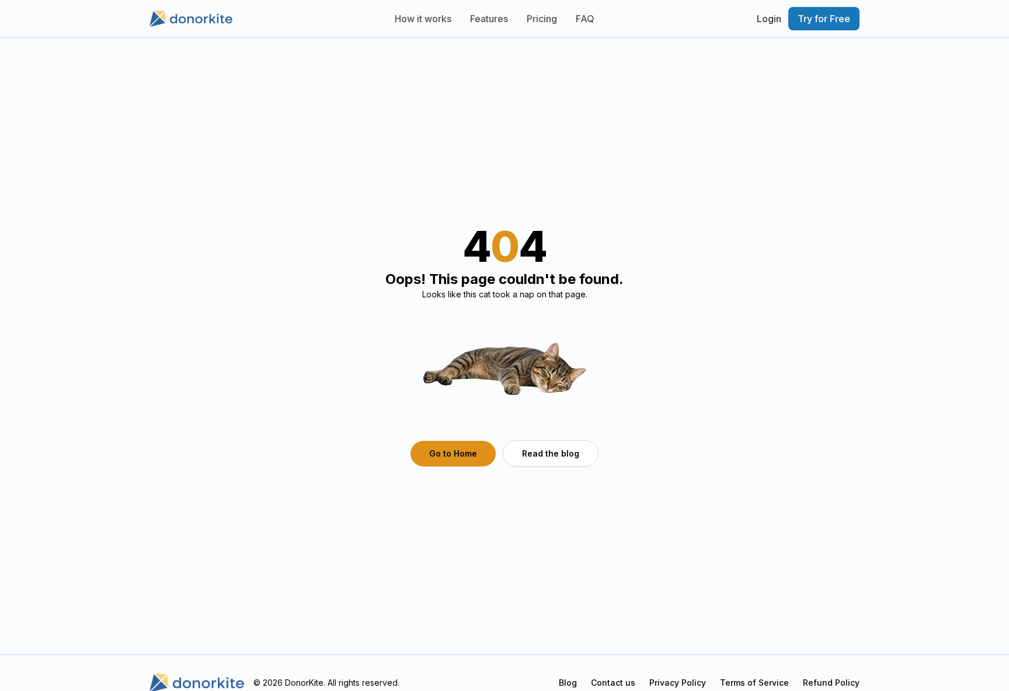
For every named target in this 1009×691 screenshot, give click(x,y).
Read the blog (550, 453)
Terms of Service (754, 683)
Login (769, 18)
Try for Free (824, 18)
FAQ (585, 18)
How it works (423, 18)
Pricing (542, 18)
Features (489, 18)
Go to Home (453, 453)
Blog (568, 683)
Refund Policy (831, 683)
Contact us (613, 683)
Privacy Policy (677, 683)
